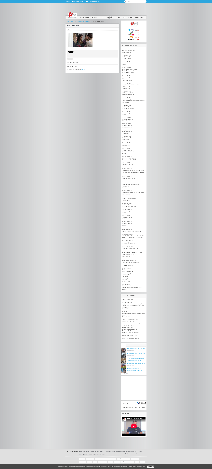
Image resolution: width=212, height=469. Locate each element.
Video (102, 17)
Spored (109, 17)
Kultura (127, 458)
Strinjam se (151, 466)
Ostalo (95, 461)
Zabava (142, 461)
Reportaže (117, 461)
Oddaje (117, 17)
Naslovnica (84, 17)
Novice (94, 17)
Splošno (123, 461)
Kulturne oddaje (135, 458)
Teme (136, 345)
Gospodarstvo (90, 458)
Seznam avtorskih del (94, 1)
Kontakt (86, 1)
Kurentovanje (82, 461)
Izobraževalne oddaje (110, 458)
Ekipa (81, 1)
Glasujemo (143, 345)
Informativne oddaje (100, 458)
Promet (110, 461)
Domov (67, 21)
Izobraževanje (121, 458)
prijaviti (83, 69)
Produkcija (127, 17)
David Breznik (73, 29)
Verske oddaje (130, 461)
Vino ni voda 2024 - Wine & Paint (84, 21)
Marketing (139, 17)
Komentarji (130, 345)
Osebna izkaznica (75, 1)
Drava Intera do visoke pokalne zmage (136, 363)
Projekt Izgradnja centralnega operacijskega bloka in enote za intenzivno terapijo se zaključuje (134, 370)
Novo (123, 345)
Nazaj (70, 59)
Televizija (67, 1)
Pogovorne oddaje (102, 461)
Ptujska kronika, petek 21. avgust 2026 (136, 353)
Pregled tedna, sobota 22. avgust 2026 (136, 348)
